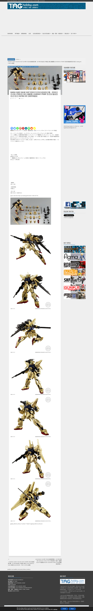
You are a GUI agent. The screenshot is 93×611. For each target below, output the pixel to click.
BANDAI (22, 98)
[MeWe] (26, 128)
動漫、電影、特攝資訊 (57, 33)
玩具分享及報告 (46, 33)
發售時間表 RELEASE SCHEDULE (15, 579)
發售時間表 (10, 33)
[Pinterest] (23, 128)
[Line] (29, 128)
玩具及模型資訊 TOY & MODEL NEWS (17, 586)
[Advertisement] (46, 20)
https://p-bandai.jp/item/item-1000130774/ (28, 195)
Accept (64, 608)
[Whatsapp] (17, 128)
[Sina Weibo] (34, 128)
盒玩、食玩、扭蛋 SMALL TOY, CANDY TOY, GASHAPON (27, 66)
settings (55, 609)
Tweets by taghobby (68, 217)
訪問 (30, 33)
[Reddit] (31, 128)
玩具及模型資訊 (36, 33)
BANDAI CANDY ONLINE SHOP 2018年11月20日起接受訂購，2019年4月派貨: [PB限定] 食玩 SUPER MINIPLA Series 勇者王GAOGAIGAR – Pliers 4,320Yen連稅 (21, 563)
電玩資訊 (67, 33)
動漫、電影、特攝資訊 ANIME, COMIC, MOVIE (18, 589)
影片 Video (73, 33)
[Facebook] (12, 128)
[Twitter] (14, 128)
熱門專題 (17, 33)
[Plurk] (20, 128)
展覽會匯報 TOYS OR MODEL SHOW (16, 583)
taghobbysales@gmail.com (70, 127)
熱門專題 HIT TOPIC (12, 581)
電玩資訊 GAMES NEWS (13, 591)
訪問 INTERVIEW (12, 584)
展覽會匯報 (23, 33)
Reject (72, 608)
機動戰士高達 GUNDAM (12, 66)
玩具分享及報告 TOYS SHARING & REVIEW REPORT (20, 587)
